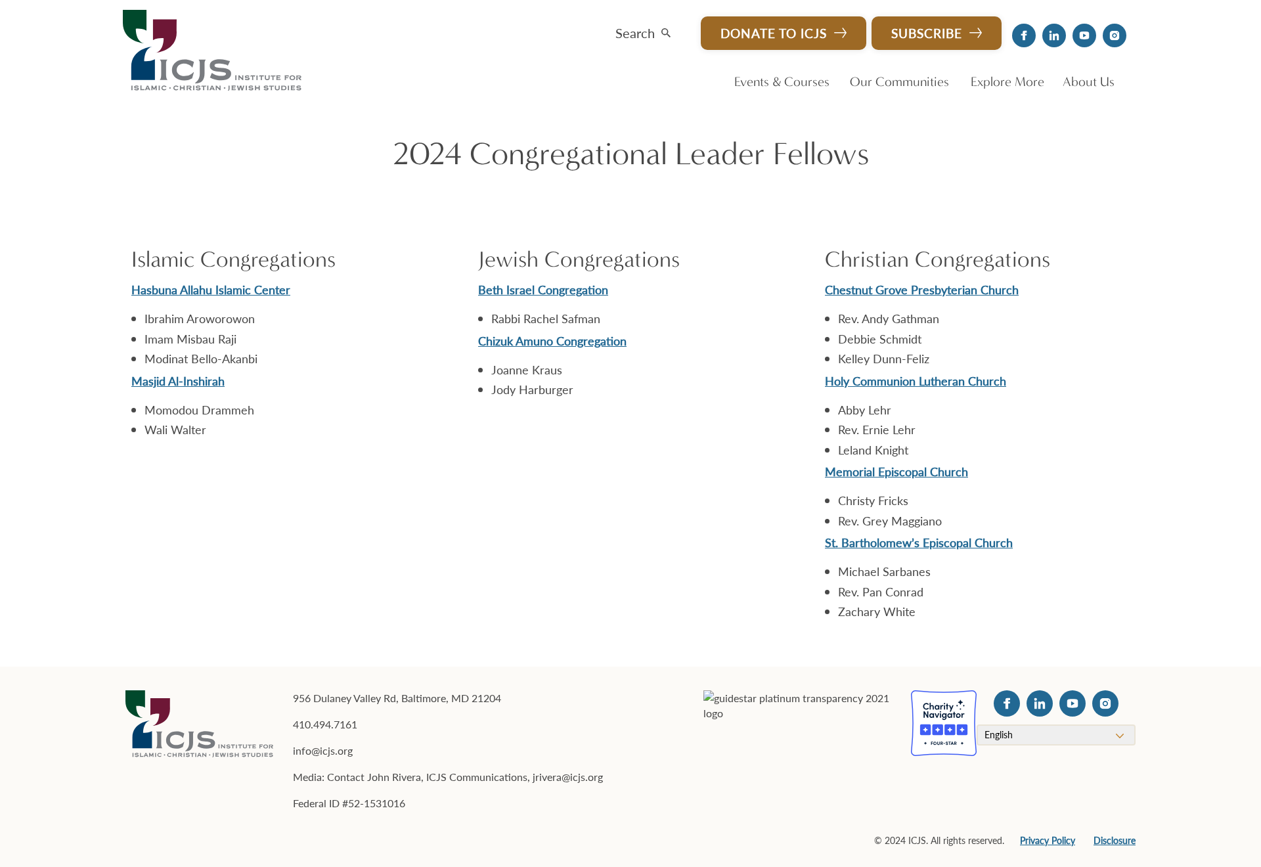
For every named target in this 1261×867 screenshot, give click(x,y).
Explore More (1007, 81)
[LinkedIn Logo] (1054, 35)
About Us (1089, 81)
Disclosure (1115, 840)
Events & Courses (782, 81)
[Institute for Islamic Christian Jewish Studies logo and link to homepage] (217, 51)
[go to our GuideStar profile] (799, 723)
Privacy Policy (1047, 840)
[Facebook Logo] (1024, 35)
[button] (643, 30)
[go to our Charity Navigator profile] (944, 723)
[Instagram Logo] (1114, 35)
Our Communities (899, 81)
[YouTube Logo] (1084, 35)
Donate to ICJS (773, 33)
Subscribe (926, 33)
